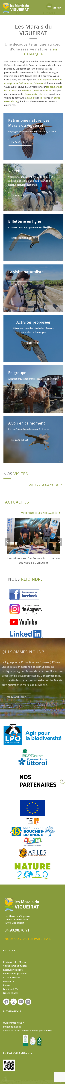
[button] (45, 484)
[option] (33, 541)
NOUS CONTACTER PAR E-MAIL (28, 939)
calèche (47, 90)
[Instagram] (13, 1002)
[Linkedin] (28, 1002)
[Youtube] (21, 1002)
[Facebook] (6, 1002)
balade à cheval (30, 90)
